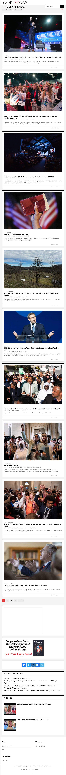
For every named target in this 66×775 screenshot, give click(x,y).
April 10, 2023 (7, 528)
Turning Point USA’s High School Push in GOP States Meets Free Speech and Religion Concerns (31, 117)
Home (4, 9)
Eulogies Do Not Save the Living (13, 678)
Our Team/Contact (7, 746)
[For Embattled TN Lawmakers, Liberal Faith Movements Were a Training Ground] (33, 384)
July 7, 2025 (7, 178)
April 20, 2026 (7, 59)
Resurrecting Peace (11, 465)
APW (5, 232)
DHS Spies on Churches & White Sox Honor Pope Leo (34, 704)
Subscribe (4, 760)
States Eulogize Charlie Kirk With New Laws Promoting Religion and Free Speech (32, 57)
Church (6, 175)
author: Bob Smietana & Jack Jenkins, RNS (24, 528)
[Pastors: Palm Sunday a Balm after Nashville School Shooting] (33, 561)
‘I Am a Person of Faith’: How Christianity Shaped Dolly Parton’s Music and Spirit (28, 690)
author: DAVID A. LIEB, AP (19, 59)
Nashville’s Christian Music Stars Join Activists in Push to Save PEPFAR (29, 177)
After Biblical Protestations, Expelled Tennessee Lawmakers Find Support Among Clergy (32, 525)
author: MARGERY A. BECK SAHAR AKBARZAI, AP (24, 119)
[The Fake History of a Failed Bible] (33, 210)
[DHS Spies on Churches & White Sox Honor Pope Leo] (10, 715)
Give (3, 749)
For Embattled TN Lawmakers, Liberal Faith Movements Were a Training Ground (32, 409)
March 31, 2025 (8, 296)
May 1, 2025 (7, 236)
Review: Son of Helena (10, 688)
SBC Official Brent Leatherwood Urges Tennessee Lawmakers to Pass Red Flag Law (31, 349)
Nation (6, 55)
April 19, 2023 (7, 351)
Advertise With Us (40, 746)
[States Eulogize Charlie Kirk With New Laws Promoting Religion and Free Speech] (33, 33)
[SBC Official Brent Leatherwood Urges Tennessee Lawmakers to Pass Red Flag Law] (33, 327)
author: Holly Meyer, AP (18, 587)
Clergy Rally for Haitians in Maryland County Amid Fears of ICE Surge (24, 685)
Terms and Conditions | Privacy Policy (32, 769)
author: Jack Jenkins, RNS (19, 410)
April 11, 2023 (7, 467)
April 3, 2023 (7, 587)
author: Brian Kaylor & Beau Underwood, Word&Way (26, 467)
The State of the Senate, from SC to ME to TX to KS (33, 720)
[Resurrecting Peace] (33, 441)
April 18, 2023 (7, 410)
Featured (9, 232)
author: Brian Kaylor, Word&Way (20, 236)
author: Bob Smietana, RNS (18, 178)
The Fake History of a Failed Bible (16, 234)
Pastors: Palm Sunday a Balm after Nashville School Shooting (25, 585)
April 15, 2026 (7, 119)
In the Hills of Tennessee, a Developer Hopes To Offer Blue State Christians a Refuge (31, 294)
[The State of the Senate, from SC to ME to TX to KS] (10, 730)
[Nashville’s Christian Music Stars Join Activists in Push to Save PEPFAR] (33, 152)
